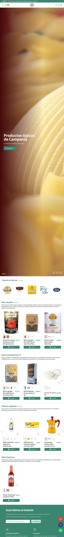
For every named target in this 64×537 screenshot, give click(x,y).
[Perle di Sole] (44, 290)
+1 (32, 336)
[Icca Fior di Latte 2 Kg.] (52, 374)
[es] (9, 5)
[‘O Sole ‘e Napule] (56, 290)
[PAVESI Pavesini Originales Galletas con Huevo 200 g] (32, 425)
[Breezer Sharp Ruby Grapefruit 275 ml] (11, 476)
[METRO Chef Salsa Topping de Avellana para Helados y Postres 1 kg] (11, 425)
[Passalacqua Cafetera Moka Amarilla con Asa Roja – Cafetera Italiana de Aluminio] (52, 425)
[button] (3, 289)
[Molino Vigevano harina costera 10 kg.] (32, 374)
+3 (49, 388)
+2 (11, 336)
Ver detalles (9, 148)
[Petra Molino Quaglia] (32, 290)
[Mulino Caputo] (7, 290)
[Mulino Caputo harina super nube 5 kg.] (52, 322)
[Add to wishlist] (17, 331)
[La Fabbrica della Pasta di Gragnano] (19, 290)
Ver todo (20, 280)
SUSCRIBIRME (36, 521)
